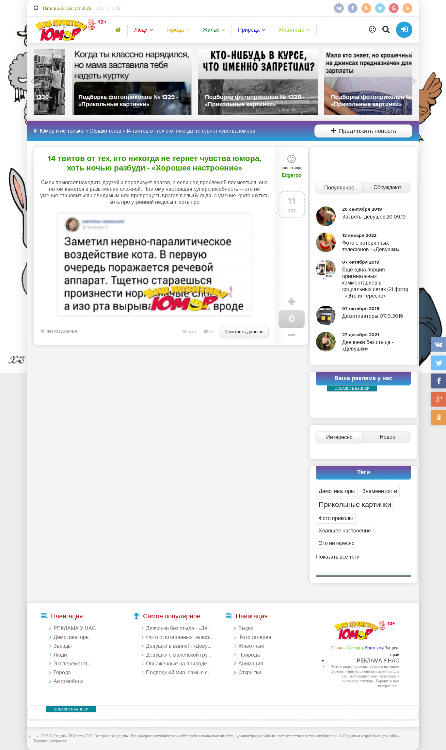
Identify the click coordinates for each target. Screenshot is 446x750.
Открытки (249, 672)
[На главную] (69, 29)
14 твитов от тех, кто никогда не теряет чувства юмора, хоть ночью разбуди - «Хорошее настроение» (154, 163)
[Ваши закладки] (372, 30)
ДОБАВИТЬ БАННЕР (352, 388)
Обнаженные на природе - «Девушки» (179, 663)
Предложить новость (367, 131)
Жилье (211, 30)
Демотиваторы (337, 491)
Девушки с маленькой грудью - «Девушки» (179, 655)
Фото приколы (336, 518)
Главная (338, 647)
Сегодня (356, 647)
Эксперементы (72, 663)
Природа (249, 30)
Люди (141, 30)
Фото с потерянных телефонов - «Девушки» (179, 637)
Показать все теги (337, 557)
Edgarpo (291, 175)
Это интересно (337, 543)
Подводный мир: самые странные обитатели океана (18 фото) (179, 672)
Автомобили (69, 681)
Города (175, 30)
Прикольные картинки (355, 504)
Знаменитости (379, 491)
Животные (291, 30)
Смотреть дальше (244, 331)
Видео (246, 628)
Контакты (374, 647)
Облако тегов (105, 131)
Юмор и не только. (62, 131)
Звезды (63, 646)
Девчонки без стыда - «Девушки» (179, 628)
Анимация (250, 663)
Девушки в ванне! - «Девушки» (179, 646)
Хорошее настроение (345, 531)
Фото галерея (62, 331)
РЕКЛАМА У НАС (75, 628)
